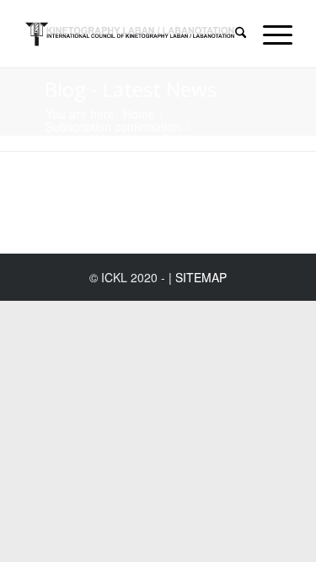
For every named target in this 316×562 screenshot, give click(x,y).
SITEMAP (201, 277)
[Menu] (269, 33)
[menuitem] (232, 33)
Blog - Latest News (131, 89)
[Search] (232, 33)
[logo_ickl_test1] (131, 33)
